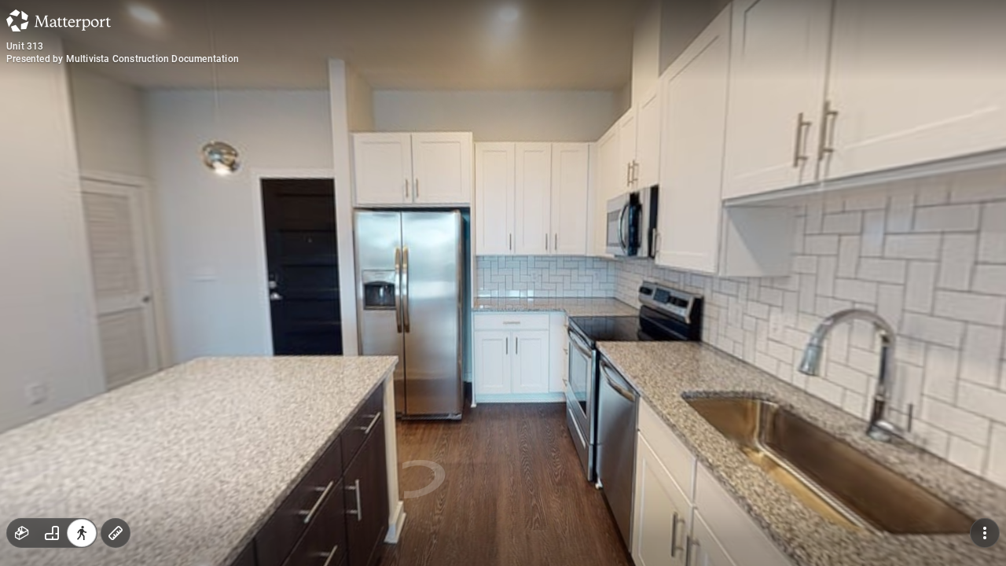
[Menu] (985, 533)
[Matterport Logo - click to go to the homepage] (58, 20)
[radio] (22, 533)
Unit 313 (25, 46)
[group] (51, 533)
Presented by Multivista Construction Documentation (122, 58)
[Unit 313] (503, 283)
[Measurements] (115, 533)
